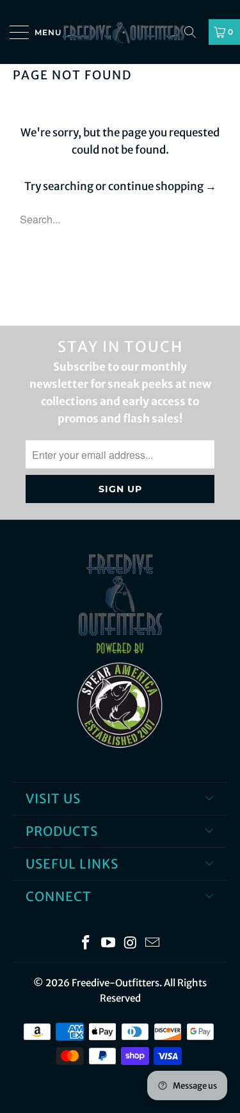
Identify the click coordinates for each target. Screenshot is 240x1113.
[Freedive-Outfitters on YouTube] (108, 944)
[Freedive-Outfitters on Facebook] (86, 944)
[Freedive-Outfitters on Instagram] (130, 944)
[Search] (194, 32)
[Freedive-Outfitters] (120, 32)
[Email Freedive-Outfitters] (153, 944)
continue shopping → (162, 186)
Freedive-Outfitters (115, 983)
